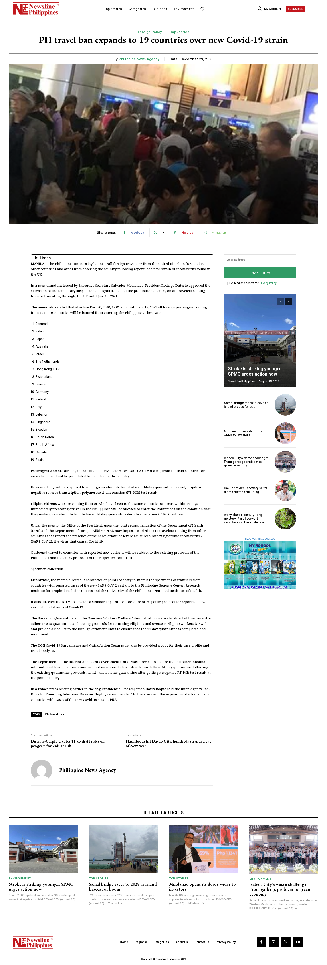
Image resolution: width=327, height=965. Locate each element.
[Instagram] (274, 942)
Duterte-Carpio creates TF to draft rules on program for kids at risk (68, 743)
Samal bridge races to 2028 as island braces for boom (246, 404)
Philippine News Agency (139, 59)
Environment (20, 878)
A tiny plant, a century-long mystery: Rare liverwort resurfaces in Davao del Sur (244, 518)
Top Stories (179, 32)
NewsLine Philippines (241, 381)
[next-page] (288, 301)
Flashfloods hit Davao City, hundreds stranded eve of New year (168, 743)
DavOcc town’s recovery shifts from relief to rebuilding (245, 490)
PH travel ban (54, 714)
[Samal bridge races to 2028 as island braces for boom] (285, 405)
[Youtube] (298, 942)
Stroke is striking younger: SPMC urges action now (255, 371)
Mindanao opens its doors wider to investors (243, 433)
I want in (257, 272)
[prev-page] (280, 301)
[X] (286, 942)
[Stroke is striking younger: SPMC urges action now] (260, 340)
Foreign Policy (150, 32)
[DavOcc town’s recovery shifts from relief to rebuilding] (285, 490)
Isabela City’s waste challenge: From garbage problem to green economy (246, 461)
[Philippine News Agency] (41, 770)
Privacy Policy (268, 283)
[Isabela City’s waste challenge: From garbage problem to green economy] (285, 461)
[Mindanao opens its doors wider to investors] (285, 433)
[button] (202, 9)
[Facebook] (261, 942)
